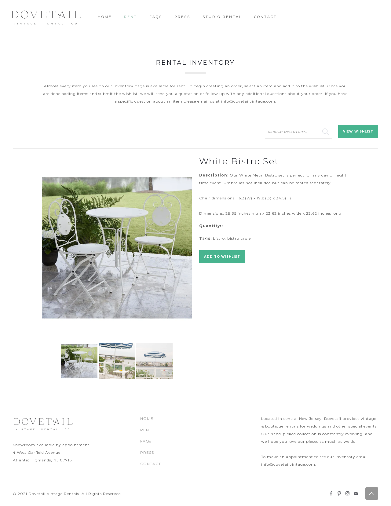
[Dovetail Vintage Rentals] (46, 17)
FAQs (145, 441)
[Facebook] (331, 493)
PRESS (147, 452)
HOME (146, 418)
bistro (219, 238)
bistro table (239, 238)
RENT (146, 430)
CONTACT (150, 463)
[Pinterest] (339, 493)
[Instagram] (348, 493)
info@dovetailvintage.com (248, 101)
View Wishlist (358, 131)
